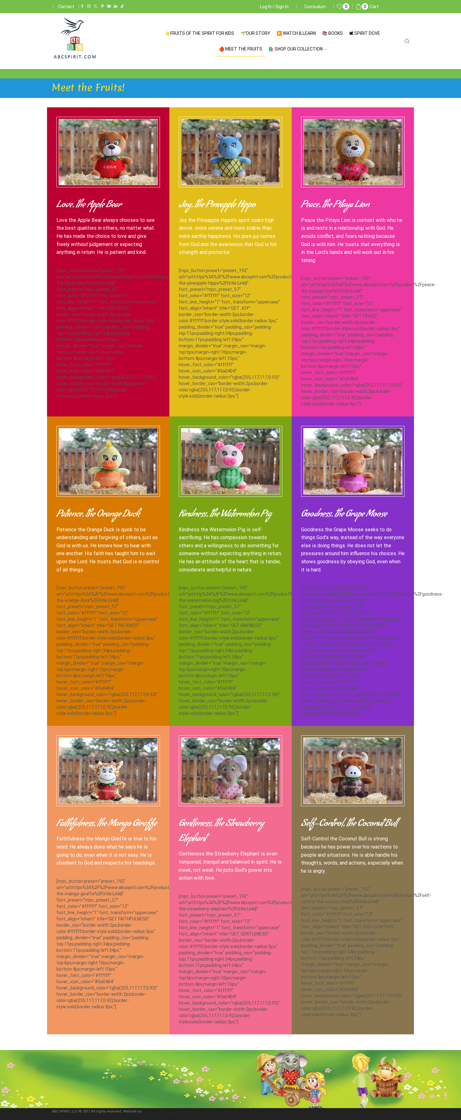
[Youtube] (109, 6)
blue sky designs (156, 1111)
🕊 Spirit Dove (364, 33)
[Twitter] (95, 6)
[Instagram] (89, 6)
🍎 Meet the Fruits (240, 48)
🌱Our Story (255, 33)
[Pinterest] (102, 6)
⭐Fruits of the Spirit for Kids (199, 33)
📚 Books (332, 33)
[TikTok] (122, 6)
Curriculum (315, 6)
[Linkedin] (115, 6)
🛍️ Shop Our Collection (295, 48)
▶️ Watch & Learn (296, 33)
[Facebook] (82, 6)
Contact (66, 6)
